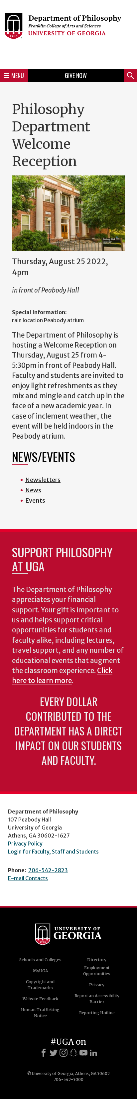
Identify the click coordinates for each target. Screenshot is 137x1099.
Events (35, 500)
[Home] (68, 33)
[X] (54, 1053)
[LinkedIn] (93, 1053)
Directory (96, 959)
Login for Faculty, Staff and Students (53, 851)
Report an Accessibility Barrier (96, 998)
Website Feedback (40, 998)
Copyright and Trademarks (40, 984)
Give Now (76, 75)
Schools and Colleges (40, 959)
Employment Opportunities (96, 970)
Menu (17, 75)
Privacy (96, 984)
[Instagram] (64, 1053)
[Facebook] (44, 1053)
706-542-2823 (48, 870)
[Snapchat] (73, 1053)
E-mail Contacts (28, 878)
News (33, 490)
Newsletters (43, 480)
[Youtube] (83, 1053)
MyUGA (40, 970)
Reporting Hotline (97, 1012)
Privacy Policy (25, 843)
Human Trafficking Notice (40, 1012)
